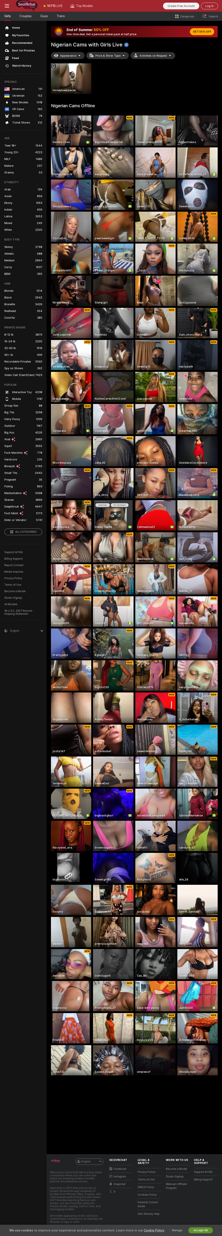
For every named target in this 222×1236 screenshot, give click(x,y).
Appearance (68, 55)
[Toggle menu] (7, 6)
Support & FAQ (13, 552)
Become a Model (15, 591)
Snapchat (120, 1184)
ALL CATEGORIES (26, 531)
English (86, 1161)
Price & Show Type (108, 55)
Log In (210, 6)
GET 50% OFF (202, 31)
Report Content (13, 565)
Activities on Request (153, 55)
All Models (11, 604)
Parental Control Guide (148, 1204)
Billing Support (13, 558)
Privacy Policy (13, 578)
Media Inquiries (13, 571)
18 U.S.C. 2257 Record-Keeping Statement (18, 612)
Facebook (120, 1168)
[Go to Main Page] (27, 6)
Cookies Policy (147, 1194)
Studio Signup (13, 597)
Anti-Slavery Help (149, 1213)
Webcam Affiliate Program (176, 1186)
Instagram (120, 1176)
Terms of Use (12, 584)
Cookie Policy (154, 1230)
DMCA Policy (146, 1187)
